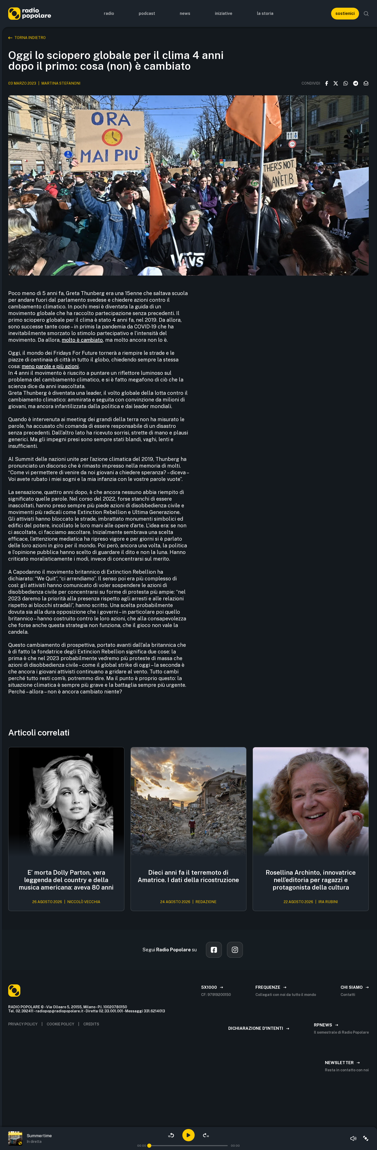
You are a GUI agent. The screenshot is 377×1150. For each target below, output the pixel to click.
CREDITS (91, 1024)
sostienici (345, 13)
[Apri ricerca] (366, 13)
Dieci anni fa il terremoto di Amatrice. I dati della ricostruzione (188, 876)
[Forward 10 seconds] (206, 1135)
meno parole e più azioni (50, 366)
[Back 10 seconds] (171, 1135)
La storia (265, 13)
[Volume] (353, 1138)
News (185, 13)
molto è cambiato (82, 340)
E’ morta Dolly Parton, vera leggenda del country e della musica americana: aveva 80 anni (66, 880)
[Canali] (366, 1138)
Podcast (147, 13)
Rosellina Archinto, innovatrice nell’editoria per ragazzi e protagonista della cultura (311, 880)
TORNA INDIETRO (30, 38)
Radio (109, 13)
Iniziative (223, 13)
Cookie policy (60, 1024)
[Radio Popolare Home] (29, 13)
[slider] (149, 1146)
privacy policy (22, 1024)
